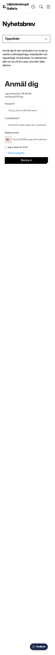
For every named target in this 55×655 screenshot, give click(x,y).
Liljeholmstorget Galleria (18, 6)
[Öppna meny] (48, 6)
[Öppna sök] (41, 6)
